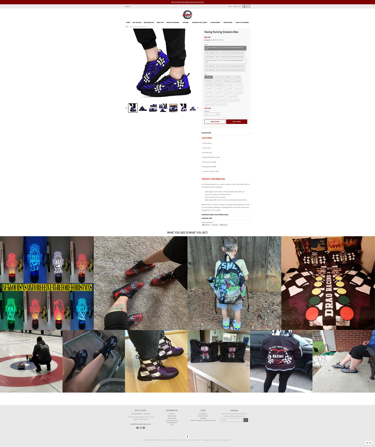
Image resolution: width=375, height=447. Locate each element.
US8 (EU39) (209, 76)
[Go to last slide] (126, 104)
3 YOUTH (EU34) (221, 100)
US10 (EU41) (227, 76)
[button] (133, 103)
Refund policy (177, 435)
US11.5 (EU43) (209, 80)
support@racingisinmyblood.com (140, 420)
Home (126, 22)
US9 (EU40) (218, 76)
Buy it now (237, 117)
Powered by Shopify (167, 435)
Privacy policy (186, 435)
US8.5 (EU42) (228, 84)
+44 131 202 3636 (136, 409)
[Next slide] (197, 104)
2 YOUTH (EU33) (210, 100)
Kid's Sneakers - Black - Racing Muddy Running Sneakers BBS (224, 52)
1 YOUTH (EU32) (234, 96)
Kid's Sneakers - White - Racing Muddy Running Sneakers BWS (225, 65)
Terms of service (196, 435)
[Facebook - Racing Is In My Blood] (137, 423)
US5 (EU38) (229, 80)
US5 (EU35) (209, 72)
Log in (229, 2)
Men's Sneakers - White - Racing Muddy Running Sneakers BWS (225, 62)
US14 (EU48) (209, 92)
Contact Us (147, 409)
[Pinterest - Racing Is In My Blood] (144, 423)
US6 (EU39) (238, 80)
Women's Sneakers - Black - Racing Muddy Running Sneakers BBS (224, 43)
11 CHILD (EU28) (219, 92)
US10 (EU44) (209, 88)
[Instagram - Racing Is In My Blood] (140, 423)
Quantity (207, 107)
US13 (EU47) (238, 88)
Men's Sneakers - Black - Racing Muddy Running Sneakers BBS (225, 48)
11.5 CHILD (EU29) (232, 92)
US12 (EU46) (228, 88)
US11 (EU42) (237, 76)
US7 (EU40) (209, 84)
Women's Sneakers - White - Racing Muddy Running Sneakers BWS (224, 57)
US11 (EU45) (218, 88)
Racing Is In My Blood (154, 435)
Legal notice (227, 435)
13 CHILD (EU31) (222, 96)
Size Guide (207, 104)
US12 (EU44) (219, 80)
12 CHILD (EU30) (210, 96)
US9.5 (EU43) (238, 84)
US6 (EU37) (228, 72)
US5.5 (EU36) (218, 72)
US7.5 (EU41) (218, 84)
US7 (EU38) (237, 72)
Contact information (217, 435)
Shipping (207, 35)
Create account (237, 2)
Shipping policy (206, 435)
